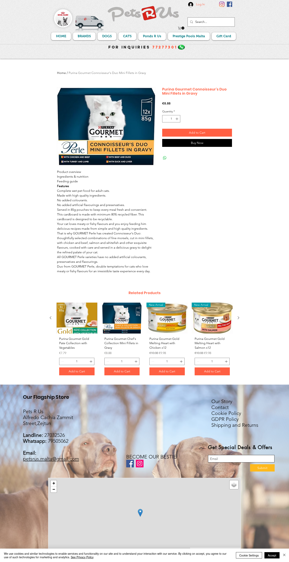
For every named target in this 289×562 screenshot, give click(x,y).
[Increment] (177, 118)
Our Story (221, 401)
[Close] (284, 555)
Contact (220, 407)
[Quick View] (77, 318)
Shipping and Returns (234, 425)
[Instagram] (222, 4)
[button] (181, 28)
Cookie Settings (249, 555)
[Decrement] (165, 118)
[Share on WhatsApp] (164, 158)
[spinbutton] (171, 118)
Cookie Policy (226, 413)
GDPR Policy (225, 419)
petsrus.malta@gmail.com (51, 459)
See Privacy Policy (82, 557)
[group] (144, 340)
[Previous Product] (50, 317)
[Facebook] (229, 4)
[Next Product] (238, 317)
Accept (272, 555)
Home (61, 73)
